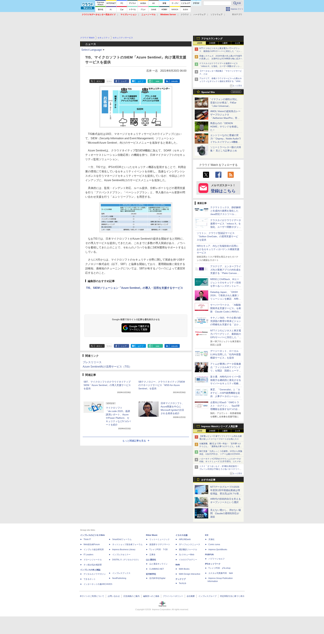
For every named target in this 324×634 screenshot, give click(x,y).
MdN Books (184, 569)
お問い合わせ (114, 596)
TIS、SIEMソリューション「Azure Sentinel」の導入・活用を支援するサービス (134, 287)
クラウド (185, 14)
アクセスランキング (212, 38)
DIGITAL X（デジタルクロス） (126, 559)
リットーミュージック (159, 539)
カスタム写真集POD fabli (220, 573)
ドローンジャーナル (93, 559)
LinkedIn (174, 81)
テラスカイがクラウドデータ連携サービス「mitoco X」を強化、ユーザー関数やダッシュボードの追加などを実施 (220, 66)
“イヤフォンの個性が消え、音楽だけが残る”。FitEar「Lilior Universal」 (224, 102)
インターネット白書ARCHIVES (98, 584)
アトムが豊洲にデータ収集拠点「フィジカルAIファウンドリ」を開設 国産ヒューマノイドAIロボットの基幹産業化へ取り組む (225, 370)
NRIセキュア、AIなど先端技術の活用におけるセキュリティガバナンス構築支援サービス (218, 249)
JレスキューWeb (186, 554)
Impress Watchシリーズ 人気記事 (219, 426)
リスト (109, 81)
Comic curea (214, 544)
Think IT (87, 539)
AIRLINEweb (185, 539)
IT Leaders (88, 554)
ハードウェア (200, 14)
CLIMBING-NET (156, 569)
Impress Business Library (123, 549)
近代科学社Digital (157, 578)
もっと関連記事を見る (134, 440)
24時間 (212, 43)
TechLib (182, 583)
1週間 (224, 43)
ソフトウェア (216, 14)
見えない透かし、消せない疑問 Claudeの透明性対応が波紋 (225, 513)
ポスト (99, 81)
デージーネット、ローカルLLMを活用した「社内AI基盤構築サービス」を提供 (225, 354)
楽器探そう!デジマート (159, 544)
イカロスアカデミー (188, 559)
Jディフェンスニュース (189, 544)
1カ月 (237, 43)
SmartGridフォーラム (122, 539)
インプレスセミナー (121, 554)
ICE (206, 535)
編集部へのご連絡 (151, 596)
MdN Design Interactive (189, 574)
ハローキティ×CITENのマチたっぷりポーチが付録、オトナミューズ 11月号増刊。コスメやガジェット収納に (221, 462)
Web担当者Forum (92, 544)
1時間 (199, 43)
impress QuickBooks (217, 549)
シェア (124, 81)
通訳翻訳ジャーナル (188, 549)
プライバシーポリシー (173, 596)
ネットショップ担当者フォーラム (127, 544)
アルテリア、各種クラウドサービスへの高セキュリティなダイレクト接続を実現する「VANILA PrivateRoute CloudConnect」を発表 (221, 81)
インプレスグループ (207, 596)
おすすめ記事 (208, 479)
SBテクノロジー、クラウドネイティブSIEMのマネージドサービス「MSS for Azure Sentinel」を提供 (161, 385)
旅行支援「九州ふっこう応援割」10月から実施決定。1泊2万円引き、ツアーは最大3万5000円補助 (220, 454)
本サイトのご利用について (92, 596)
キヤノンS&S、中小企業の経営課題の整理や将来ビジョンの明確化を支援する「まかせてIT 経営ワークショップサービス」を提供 (225, 324)
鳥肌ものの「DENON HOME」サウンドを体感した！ (224, 126)
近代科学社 (151, 574)
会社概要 (191, 596)
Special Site (208, 92)
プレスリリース (92, 362)
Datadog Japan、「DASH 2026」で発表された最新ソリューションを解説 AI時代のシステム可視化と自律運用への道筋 (225, 299)
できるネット (90, 579)
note (157, 81)
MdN (178, 565)
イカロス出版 (182, 535)
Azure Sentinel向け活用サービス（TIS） (107, 366)
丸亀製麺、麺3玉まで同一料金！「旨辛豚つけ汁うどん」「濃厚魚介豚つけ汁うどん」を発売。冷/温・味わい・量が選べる (220, 446)
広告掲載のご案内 (131, 596)
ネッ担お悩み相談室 (93, 565)
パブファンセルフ (216, 559)
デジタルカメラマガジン (95, 574)
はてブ (140, 81)
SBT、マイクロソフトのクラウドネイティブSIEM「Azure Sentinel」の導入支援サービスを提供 (107, 385)
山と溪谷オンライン (158, 564)
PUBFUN (209, 554)
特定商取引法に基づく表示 (232, 596)
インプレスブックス (121, 573)
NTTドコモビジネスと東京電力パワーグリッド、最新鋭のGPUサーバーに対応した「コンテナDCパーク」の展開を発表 (220, 51)
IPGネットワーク (213, 564)
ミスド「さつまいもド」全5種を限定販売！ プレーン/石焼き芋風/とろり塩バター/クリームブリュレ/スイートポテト (220, 469)
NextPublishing (119, 578)
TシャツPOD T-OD (158, 549)
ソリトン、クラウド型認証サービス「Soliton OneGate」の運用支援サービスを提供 (217, 236)
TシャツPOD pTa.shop (219, 568)
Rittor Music (152, 535)
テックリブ (181, 579)
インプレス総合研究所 (94, 549)
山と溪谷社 (151, 559)
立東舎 (152, 554)
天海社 (211, 539)
